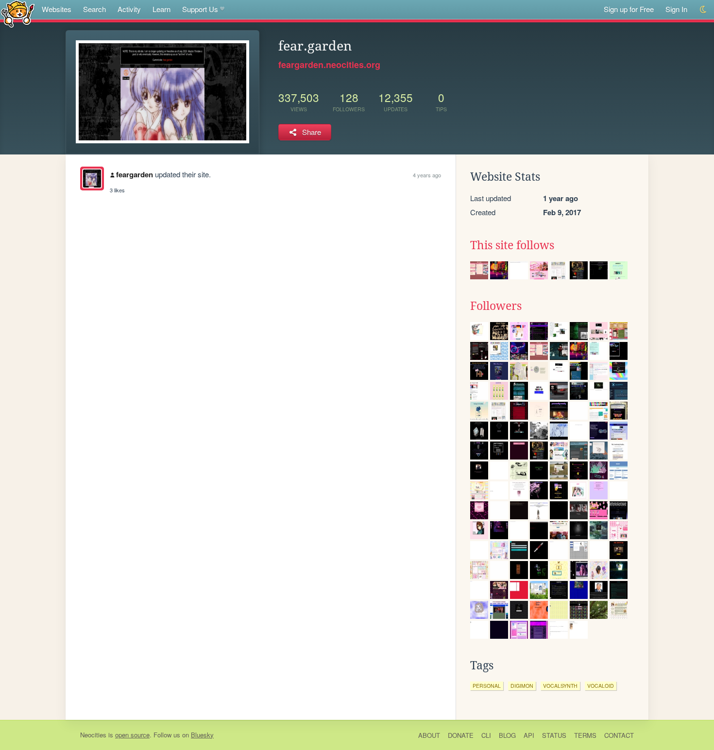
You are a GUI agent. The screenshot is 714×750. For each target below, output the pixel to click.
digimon (521, 685)
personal (487, 685)
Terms (585, 735)
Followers (496, 306)
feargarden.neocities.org (329, 64)
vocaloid (600, 685)
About (429, 735)
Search (94, 9)
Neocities (93, 734)
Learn (161, 9)
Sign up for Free (629, 9)
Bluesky (202, 734)
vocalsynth (560, 685)
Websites (56, 9)
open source (132, 734)
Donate (461, 735)
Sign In (676, 9)
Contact (619, 735)
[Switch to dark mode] (703, 9)
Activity (129, 9)
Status (554, 735)
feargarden (134, 174)
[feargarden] (92, 178)
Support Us (200, 9)
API (529, 735)
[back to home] (17, 13)
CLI (486, 735)
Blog (507, 735)
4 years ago (427, 175)
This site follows (512, 245)
